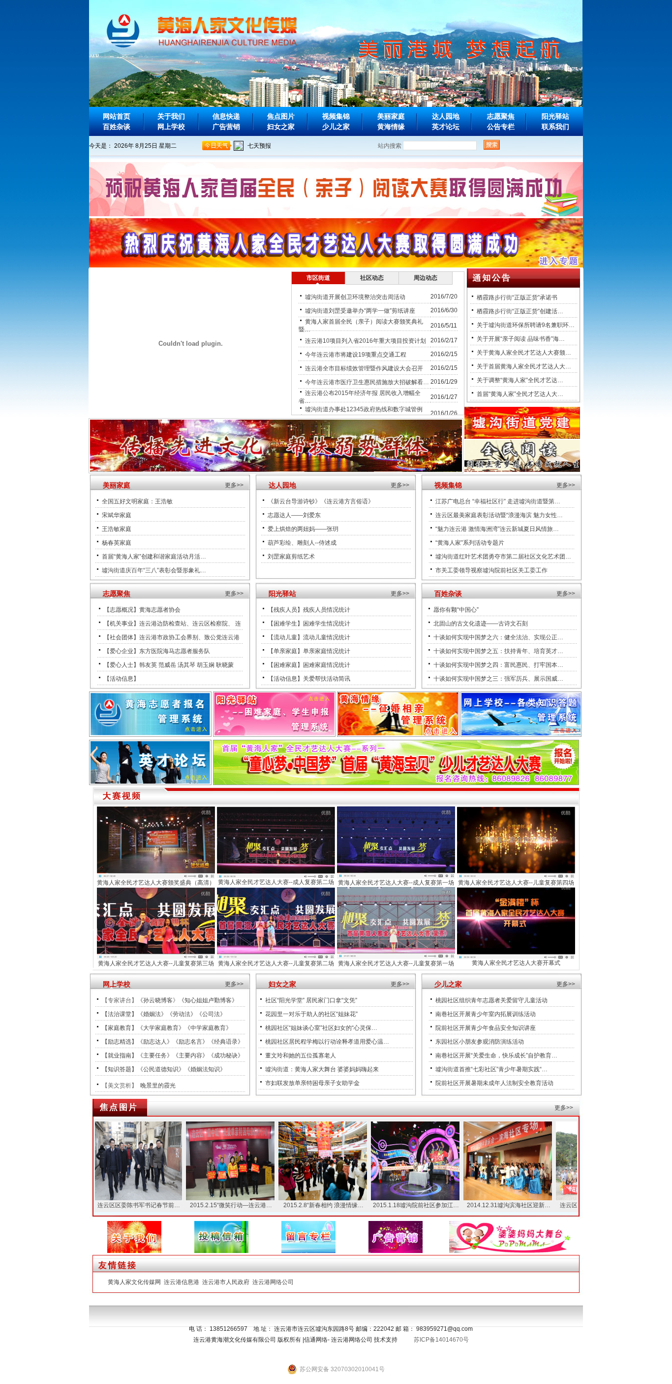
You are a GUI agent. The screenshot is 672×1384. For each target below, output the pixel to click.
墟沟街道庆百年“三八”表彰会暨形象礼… (154, 570)
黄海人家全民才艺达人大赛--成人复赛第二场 (276, 882)
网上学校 (171, 127)
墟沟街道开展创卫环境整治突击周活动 (355, 297)
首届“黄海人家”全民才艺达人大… (520, 394)
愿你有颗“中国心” (456, 609)
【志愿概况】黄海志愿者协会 (142, 609)
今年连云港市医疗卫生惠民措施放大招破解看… (367, 382)
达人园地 (445, 116)
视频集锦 (336, 116)
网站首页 (116, 116)
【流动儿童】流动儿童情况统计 (309, 637)
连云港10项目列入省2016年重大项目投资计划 (365, 340)
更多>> (234, 485)
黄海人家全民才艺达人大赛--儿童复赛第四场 (516, 882)
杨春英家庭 (116, 542)
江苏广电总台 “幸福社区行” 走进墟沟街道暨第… (497, 501)
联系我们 (555, 127)
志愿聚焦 (501, 116)
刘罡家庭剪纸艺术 (291, 556)
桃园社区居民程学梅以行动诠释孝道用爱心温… (327, 1041)
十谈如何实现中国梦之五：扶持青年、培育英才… (498, 651)
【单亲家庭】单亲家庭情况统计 (309, 651)
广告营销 (226, 127)
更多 (396, 485)
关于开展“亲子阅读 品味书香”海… (521, 338)
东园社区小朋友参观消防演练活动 (479, 1041)
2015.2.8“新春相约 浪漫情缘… (289, 1205)
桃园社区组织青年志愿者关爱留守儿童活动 (491, 1000)
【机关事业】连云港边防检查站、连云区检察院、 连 (172, 623)
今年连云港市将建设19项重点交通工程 (355, 354)
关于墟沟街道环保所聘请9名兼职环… (526, 325)
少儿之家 (336, 127)
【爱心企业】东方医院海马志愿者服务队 (157, 651)
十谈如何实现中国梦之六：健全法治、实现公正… (498, 637)
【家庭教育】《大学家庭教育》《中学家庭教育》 (167, 1027)
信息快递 (226, 116)
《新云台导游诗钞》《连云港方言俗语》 (321, 501)
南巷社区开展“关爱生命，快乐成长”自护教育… (496, 1055)
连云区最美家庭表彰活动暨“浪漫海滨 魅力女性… (499, 515)
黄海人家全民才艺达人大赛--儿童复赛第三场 (156, 963)
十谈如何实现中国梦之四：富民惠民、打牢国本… (498, 664)
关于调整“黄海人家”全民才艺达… (520, 380)
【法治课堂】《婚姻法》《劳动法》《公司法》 (164, 1014)
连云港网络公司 (273, 1282)
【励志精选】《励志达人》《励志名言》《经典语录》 (173, 1041)
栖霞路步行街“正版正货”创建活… (520, 311)
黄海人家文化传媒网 (134, 1282)
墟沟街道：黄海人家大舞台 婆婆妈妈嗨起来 (322, 1069)
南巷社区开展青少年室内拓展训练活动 (485, 1014)
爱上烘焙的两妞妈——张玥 (303, 529)
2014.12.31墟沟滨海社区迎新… (475, 1205)
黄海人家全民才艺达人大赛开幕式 (516, 962)
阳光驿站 (555, 116)
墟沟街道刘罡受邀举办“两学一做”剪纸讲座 (360, 310)
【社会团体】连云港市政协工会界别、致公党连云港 (172, 637)
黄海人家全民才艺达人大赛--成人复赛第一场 (396, 882)
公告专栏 (501, 127)
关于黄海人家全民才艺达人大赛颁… (524, 352)
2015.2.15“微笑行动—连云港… (197, 1205)
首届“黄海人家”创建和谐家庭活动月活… (154, 556)
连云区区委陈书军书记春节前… (104, 1205)
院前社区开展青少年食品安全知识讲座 (485, 1027)
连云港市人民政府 (225, 1282)
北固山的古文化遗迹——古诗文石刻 (480, 623)
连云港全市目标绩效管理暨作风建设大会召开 (364, 368)
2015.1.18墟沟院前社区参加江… (382, 1205)
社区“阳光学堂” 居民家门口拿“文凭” (311, 1000)
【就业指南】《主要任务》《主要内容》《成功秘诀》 (173, 1055)
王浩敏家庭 (116, 529)
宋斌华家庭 (116, 515)
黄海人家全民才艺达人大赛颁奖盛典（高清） (156, 882)
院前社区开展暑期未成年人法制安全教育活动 (494, 1083)
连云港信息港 (181, 1282)
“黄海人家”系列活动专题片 (469, 542)
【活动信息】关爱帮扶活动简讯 (309, 678)
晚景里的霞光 (158, 1085)
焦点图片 (281, 116)
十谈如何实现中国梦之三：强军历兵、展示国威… (498, 678)
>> (405, 485)
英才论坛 (445, 127)
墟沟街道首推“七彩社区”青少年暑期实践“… (491, 1069)
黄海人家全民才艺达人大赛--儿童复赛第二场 (276, 963)
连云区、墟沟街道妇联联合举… (567, 1205)
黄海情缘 (391, 127)
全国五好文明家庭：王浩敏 (137, 501)
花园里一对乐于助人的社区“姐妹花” (311, 1014)
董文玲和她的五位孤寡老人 (300, 1055)
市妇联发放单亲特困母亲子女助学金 (312, 1083)
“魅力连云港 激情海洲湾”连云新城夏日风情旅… (497, 529)
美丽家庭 (391, 116)
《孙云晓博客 (155, 1000)
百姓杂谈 (116, 127)
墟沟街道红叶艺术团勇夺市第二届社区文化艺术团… (503, 556)
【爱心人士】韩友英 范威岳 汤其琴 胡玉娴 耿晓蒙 (169, 664)
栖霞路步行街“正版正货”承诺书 (517, 297)
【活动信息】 (121, 678)
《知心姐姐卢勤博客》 (208, 1000)
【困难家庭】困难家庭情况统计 (309, 664)
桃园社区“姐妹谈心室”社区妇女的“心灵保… (321, 1027)
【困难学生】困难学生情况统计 (309, 623)
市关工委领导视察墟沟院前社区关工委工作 (491, 570)
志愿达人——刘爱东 (294, 515)
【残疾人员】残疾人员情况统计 (309, 609)
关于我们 (171, 116)
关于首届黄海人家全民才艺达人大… (524, 366)
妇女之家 (281, 127)
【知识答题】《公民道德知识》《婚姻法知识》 (164, 1069)
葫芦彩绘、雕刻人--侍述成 (302, 542)
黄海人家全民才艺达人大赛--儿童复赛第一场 (396, 963)
